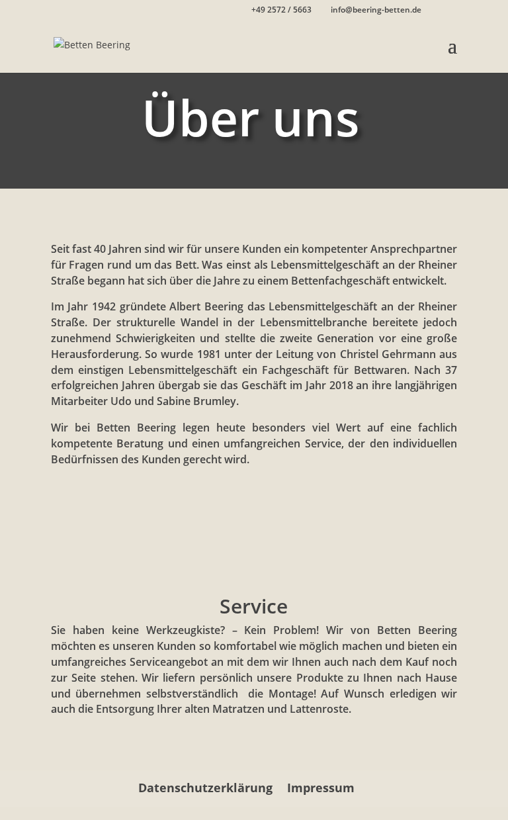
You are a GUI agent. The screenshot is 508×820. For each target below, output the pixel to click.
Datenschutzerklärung (205, 788)
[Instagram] (450, 10)
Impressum (321, 788)
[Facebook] (433, 10)
